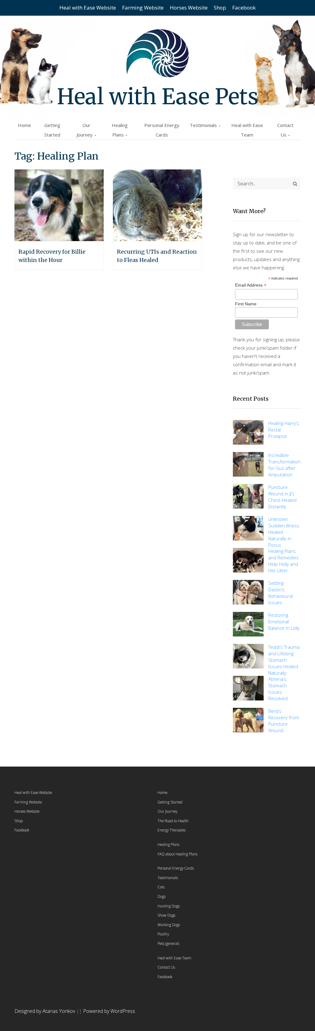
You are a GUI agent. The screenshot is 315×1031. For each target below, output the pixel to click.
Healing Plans (168, 844)
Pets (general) (168, 943)
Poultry (163, 933)
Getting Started (170, 801)
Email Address (250, 285)
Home (24, 125)
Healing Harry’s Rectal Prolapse (283, 429)
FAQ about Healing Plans (177, 853)
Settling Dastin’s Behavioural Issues (280, 592)
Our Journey (167, 811)
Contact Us (166, 967)
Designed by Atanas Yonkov (45, 1011)
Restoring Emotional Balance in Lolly (284, 621)
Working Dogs (169, 924)
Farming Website (143, 7)
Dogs (161, 896)
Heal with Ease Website (87, 7)
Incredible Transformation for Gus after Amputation (284, 465)
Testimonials (203, 125)
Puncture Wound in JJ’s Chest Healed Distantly (282, 497)
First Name (246, 303)
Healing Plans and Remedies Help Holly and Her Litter (283, 560)
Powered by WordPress (109, 1011)
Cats (161, 886)
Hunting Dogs (169, 905)
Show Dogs (166, 915)
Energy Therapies (171, 829)
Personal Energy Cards (176, 868)
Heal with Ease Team (174, 957)
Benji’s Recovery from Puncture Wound (283, 720)
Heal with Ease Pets (157, 96)
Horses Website (189, 7)
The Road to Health (173, 820)
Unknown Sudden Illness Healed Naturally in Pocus (283, 532)
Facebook (244, 7)
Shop (220, 7)
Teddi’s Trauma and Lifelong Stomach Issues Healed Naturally (284, 660)
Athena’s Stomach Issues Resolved (278, 688)
